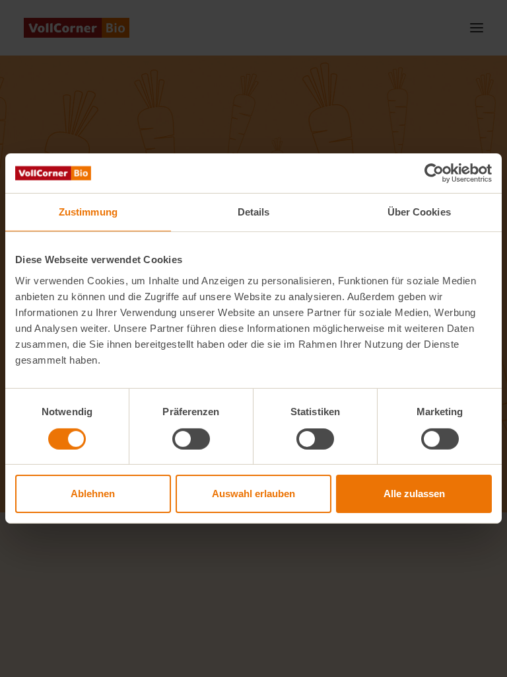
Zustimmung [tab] (88, 212)
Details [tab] (254, 212)
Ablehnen (93, 493)
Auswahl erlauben (253, 493)
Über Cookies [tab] (419, 212)
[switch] (191, 439)
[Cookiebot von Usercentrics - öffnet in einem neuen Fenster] (434, 173)
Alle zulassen (414, 493)
